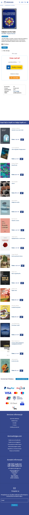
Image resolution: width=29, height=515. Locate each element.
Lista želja (15, 77)
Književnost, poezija (10, 5)
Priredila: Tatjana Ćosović (8, 33)
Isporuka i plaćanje (14, 418)
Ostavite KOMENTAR (22, 379)
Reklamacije (14, 420)
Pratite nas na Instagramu (15, 442)
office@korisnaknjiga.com (14, 468)
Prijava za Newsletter (14, 450)
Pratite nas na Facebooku (14, 440)
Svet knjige (16, 91)
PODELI (4, 47)
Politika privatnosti (14, 427)
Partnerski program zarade (14, 446)
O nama (14, 425)
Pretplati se (14, 504)
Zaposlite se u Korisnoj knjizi (14, 448)
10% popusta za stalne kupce (14, 444)
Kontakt (14, 423)
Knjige (1, 5)
